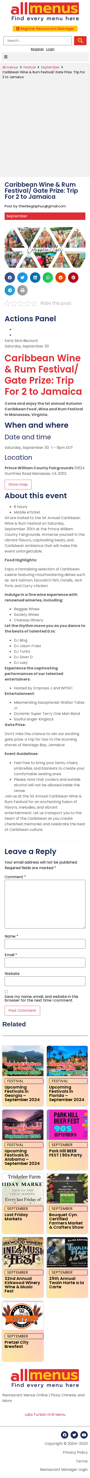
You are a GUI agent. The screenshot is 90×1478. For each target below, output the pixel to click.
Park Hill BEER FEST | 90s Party (65, 1153)
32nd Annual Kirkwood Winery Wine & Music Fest (22, 1285)
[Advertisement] (45, 127)
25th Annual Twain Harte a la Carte (66, 1283)
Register (37, 49)
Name (11, 936)
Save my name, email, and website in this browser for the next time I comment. (41, 998)
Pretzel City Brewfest (17, 1344)
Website (12, 974)
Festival (30, 67)
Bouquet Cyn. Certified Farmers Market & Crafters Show (66, 1221)
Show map (18, 484)
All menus (10, 67)
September (50, 67)
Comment (15, 877)
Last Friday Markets (16, 1217)
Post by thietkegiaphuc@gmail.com (35, 206)
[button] (45, 29)
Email (11, 955)
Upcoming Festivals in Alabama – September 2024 (22, 1157)
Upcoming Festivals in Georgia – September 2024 (22, 1093)
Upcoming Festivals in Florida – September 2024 (66, 1093)
